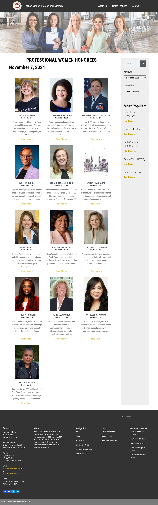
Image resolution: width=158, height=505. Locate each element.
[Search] (143, 63)
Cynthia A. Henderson (129, 114)
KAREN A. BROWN (27, 382)
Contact (135, 5)
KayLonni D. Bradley (134, 159)
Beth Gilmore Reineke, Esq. (131, 144)
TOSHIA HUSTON (27, 315)
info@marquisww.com (10, 474)
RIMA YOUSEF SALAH (61, 247)
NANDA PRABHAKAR (96, 183)
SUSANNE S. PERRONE (61, 115)
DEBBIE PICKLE (27, 247)
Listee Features (119, 5)
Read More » (27, 139)
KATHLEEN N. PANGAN (96, 315)
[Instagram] (5, 491)
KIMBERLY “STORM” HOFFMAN (96, 115)
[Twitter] (13, 491)
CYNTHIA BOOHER (27, 183)
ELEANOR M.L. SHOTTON (61, 183)
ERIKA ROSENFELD (27, 115)
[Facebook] (9, 491)
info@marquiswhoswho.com (12, 468)
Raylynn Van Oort (133, 172)
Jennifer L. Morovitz (134, 129)
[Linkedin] (18, 491)
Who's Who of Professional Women (44, 6)
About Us (102, 5)
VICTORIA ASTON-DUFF (96, 247)
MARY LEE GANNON (61, 315)
